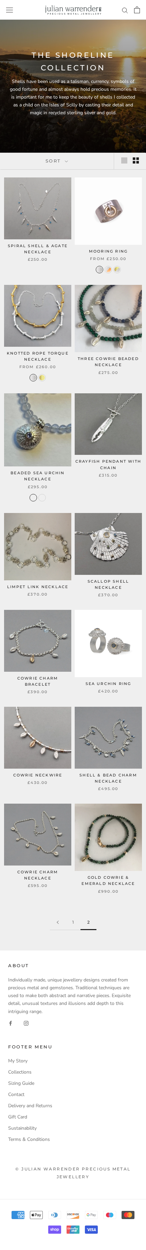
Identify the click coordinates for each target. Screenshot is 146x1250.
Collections (20, 1072)
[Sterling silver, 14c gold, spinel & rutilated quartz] (42, 497)
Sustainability (22, 1128)
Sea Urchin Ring (108, 683)
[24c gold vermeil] (42, 377)
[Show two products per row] (136, 160)
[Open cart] (137, 9)
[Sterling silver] (99, 269)
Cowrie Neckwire (37, 775)
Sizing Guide (21, 1083)
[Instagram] (26, 1023)
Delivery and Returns (30, 1105)
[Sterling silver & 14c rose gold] (108, 269)
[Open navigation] (9, 10)
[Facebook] (10, 1023)
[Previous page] (58, 922)
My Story (18, 1061)
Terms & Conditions (29, 1139)
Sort (54, 161)
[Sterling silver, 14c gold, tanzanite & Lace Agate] (33, 497)
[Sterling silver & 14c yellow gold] (117, 269)
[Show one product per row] (124, 160)
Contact (16, 1094)
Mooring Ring (108, 251)
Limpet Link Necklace (38, 586)
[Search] (125, 10)
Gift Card (17, 1117)
